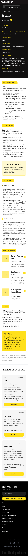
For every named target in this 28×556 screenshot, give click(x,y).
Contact (4, 524)
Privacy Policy (19, 539)
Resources (5, 528)
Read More (14, 404)
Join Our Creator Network (9, 515)
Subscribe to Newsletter (13, 498)
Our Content (5, 512)
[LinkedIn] (14, 543)
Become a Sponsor (7, 521)
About (3, 506)
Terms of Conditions (10, 539)
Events (4, 503)
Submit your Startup (7, 518)
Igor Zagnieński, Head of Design (16, 291)
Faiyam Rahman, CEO (17, 257)
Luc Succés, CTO (15, 273)
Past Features (6, 509)
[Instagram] (17, 543)
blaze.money (5, 20)
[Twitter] (10, 543)
